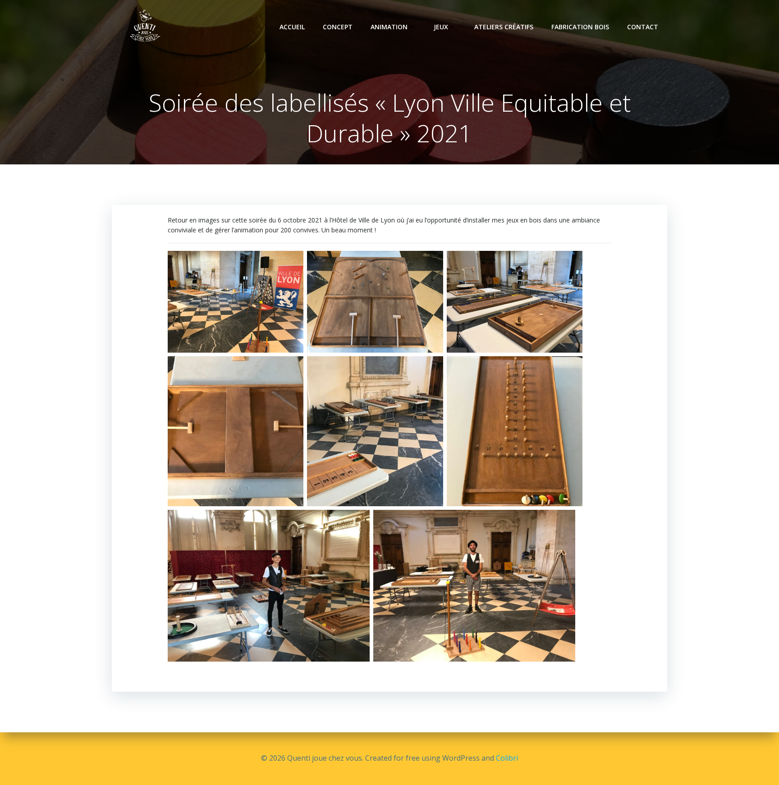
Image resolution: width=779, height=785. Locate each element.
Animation (389, 27)
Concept (338, 27)
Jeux (441, 27)
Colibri (507, 758)
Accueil (292, 27)
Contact (642, 27)
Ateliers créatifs (503, 27)
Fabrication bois (580, 27)
